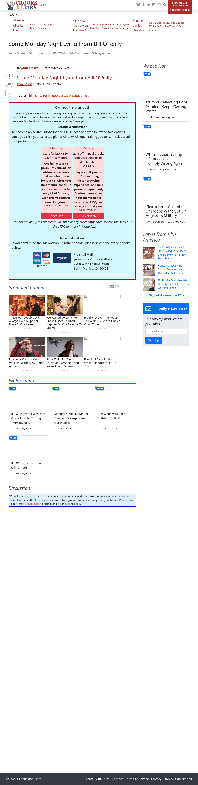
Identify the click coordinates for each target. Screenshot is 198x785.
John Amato (29, 68)
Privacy (156, 779)
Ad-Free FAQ (57, 226)
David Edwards (153, 117)
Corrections (183, 779)
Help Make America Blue (166, 295)
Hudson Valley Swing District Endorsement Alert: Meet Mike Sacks (171, 269)
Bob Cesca (24, 84)
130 (99, 388)
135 (12, 437)
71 (11, 388)
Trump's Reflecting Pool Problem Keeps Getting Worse (166, 106)
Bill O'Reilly (42, 95)
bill (31, 95)
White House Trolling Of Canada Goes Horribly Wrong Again (164, 159)
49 (54, 388)
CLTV (42, 5)
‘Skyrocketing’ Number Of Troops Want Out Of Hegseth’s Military (166, 211)
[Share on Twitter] (9, 84)
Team (90, 779)
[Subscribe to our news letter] (159, 4)
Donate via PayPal (62, 258)
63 (146, 74)
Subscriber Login (180, 9)
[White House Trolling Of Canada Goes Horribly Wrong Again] (166, 137)
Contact (117, 779)
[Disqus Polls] (72, 549)
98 (146, 178)
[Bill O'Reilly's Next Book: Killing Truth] (29, 447)
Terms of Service (27, 503)
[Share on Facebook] (9, 75)
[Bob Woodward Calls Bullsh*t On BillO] (115, 397)
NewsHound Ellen (155, 221)
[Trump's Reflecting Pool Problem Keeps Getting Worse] (166, 85)
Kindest (41, 266)
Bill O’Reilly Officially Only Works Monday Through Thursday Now (28, 418)
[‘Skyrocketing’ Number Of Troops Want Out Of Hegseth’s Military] (166, 189)
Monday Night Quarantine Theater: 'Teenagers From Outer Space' (71, 418)
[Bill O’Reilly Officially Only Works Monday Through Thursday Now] (29, 397)
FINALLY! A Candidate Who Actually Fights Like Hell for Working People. (173, 284)
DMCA (168, 779)
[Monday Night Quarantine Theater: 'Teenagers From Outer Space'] (72, 397)
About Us (102, 779)
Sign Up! (154, 340)
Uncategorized (79, 95)
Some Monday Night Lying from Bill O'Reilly (64, 77)
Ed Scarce (151, 169)
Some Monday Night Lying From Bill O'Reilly (65, 44)
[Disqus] (72, 630)
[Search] (164, 4)
